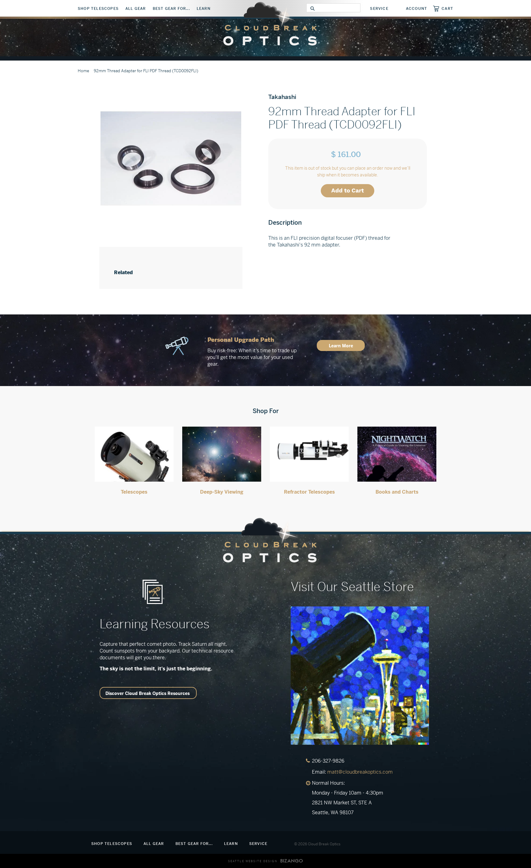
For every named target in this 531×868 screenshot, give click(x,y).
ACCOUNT (416, 8)
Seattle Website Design (252, 861)
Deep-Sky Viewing (221, 492)
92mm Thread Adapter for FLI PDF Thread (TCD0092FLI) (146, 70)
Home (83, 70)
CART (447, 8)
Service (379, 8)
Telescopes (134, 492)
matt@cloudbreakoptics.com (360, 772)
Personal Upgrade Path (240, 339)
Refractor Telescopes (309, 492)
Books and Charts (397, 492)
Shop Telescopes (98, 8)
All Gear (135, 8)
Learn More (341, 346)
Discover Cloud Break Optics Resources (147, 693)
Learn (203, 8)
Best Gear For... (171, 8)
